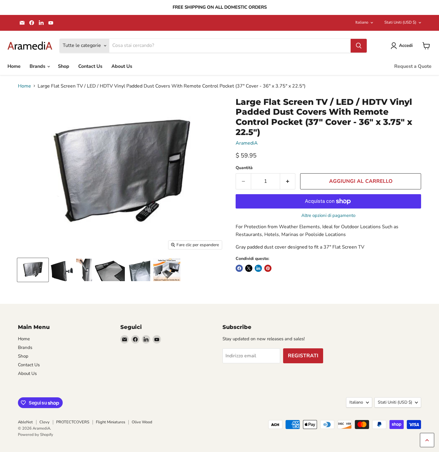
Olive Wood (142, 422)
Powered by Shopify (35, 434)
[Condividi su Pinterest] (267, 268)
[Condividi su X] (248, 268)
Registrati (303, 355)
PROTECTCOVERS (72, 422)
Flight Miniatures (110, 422)
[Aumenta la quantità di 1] (287, 181)
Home (14, 66)
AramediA (247, 143)
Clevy (44, 422)
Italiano (361, 22)
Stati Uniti (400, 22)
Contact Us (90, 66)
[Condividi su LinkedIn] (258, 268)
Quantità (244, 168)
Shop (63, 66)
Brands (38, 66)
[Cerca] (359, 46)
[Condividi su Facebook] (239, 268)
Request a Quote (413, 66)
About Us (121, 66)
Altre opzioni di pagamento (328, 215)
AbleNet (25, 422)
